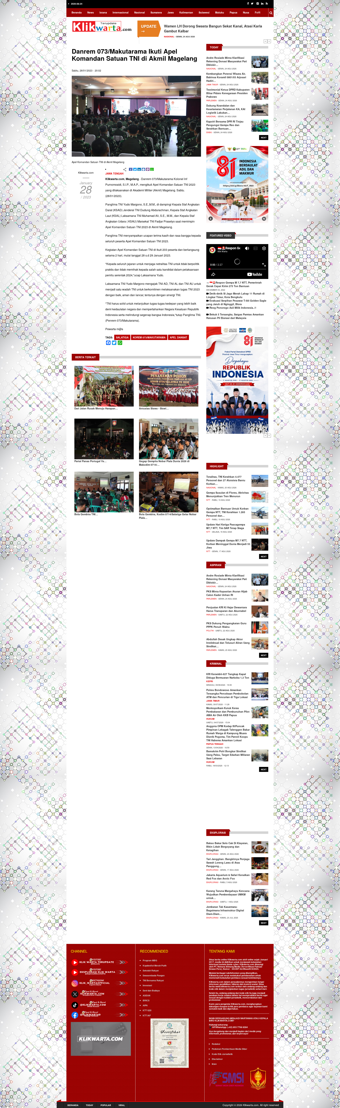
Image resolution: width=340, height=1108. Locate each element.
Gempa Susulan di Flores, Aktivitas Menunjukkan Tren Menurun (227, 494)
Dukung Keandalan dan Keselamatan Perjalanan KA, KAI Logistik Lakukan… (225, 109)
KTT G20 (147, 1010)
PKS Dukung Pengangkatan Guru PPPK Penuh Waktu (226, 625)
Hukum (210, 718)
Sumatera (156, 12)
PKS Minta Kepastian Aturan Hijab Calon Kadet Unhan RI (226, 593)
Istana (103, 12)
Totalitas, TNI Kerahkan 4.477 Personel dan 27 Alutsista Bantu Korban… (225, 480)
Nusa (246, 12)
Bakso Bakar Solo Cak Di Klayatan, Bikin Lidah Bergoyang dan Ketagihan (227, 846)
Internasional (121, 12)
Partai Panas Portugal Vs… (90, 461)
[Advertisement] (237, 450)
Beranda (77, 12)
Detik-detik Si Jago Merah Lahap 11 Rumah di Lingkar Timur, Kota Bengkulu (235, 295)
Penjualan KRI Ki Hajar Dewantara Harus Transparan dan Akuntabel (226, 609)
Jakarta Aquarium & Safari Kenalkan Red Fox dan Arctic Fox (228, 876)
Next (269, 41)
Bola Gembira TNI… (86, 514)
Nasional (139, 12)
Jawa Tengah (114, 173)
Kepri (209, 681)
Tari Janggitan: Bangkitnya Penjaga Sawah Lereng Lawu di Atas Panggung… (228, 862)
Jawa (171, 12)
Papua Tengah (214, 744)
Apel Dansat (178, 337)
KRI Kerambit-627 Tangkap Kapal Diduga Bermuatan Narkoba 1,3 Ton (227, 675)
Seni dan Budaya (151, 990)
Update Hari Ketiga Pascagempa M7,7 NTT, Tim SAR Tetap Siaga (225, 526)
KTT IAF (147, 1015)
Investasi (147, 985)
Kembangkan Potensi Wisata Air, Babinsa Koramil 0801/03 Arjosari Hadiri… (226, 77)
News (90, 12)
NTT (208, 499)
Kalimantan (186, 12)
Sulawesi (204, 12)
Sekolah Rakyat (151, 970)
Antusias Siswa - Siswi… (154, 408)
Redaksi (216, 1044)
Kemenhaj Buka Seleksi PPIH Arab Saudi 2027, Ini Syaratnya (213, 26)
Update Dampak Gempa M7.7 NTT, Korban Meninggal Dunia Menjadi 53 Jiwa (228, 544)
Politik (210, 630)
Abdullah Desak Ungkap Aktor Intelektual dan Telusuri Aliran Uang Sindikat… (228, 642)
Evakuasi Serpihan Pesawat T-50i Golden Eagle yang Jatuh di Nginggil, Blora (236, 302)
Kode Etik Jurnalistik (222, 1054)
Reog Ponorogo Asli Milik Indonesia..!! (232, 307)
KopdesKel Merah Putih (154, 965)
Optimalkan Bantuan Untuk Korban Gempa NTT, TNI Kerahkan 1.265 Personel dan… (227, 512)
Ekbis (209, 132)
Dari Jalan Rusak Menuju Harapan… (96, 408)
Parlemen (211, 100)
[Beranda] (103, 26)
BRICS (146, 1000)
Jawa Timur (212, 84)
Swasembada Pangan (154, 975)
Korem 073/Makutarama (149, 337)
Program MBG (150, 960)
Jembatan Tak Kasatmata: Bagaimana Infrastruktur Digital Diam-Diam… (225, 910)
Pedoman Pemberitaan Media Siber (229, 1048)
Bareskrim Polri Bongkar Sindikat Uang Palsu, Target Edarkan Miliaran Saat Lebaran (228, 754)
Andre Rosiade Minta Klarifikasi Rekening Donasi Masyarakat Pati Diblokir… (226, 61)
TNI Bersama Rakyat (153, 980)
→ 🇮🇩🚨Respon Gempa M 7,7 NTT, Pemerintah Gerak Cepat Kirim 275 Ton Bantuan (234, 284)
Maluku (219, 12)
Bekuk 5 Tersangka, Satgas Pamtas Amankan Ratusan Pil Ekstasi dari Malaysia (235, 316)
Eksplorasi (212, 853)
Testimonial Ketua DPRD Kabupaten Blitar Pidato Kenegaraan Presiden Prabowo (228, 93)
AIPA (145, 1005)
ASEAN (146, 995)
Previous (265, 41)
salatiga (122, 337)
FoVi (257, 12)
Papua (233, 12)
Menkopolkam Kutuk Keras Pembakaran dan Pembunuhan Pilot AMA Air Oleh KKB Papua (228, 711)
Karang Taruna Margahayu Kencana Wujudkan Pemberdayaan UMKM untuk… (228, 894)
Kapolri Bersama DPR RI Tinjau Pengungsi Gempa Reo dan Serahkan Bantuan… (224, 125)
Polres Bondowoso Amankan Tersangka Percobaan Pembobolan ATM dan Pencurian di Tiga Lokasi (227, 693)
